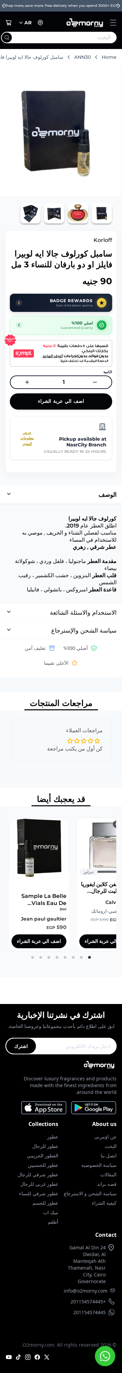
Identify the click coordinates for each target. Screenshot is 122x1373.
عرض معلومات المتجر (27, 438)
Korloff (103, 240)
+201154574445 (88, 1301)
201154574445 (89, 1312)
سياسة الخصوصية (99, 1165)
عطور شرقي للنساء (38, 1193)
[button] (113, 22)
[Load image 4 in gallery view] (30, 213)
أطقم (53, 1222)
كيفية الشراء (104, 1203)
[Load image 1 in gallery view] (102, 213)
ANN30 (82, 57)
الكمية (107, 372)
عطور (52, 1136)
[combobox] (72, 37)
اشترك (21, 1046)
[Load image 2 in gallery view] (78, 213)
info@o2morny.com (85, 1291)
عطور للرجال (45, 1146)
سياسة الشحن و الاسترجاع (90, 1193)
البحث (111, 1146)
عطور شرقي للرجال (38, 1174)
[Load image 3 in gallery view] (54, 213)
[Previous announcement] (3, 5)
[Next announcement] (118, 5)
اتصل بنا (109, 1155)
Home (109, 57)
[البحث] (6, 37)
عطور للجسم (45, 1203)
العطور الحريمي (42, 1155)
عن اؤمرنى (105, 1136)
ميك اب (50, 1212)
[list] (61, 879)
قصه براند (107, 1184)
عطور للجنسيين (43, 1165)
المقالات (108, 1174)
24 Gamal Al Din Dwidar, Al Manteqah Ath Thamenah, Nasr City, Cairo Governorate (87, 1264)
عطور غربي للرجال (39, 1184)
